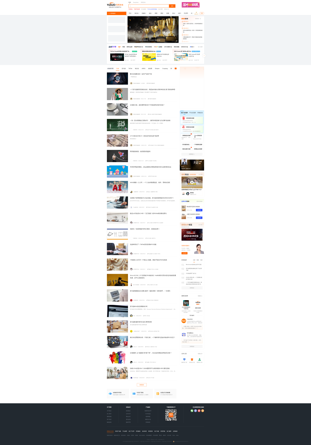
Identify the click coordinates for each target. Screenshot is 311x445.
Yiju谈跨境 (135, 207)
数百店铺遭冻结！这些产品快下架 (141, 74)
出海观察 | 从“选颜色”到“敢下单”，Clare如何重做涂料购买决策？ (151, 353)
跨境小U (135, 346)
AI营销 (132, 435)
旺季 (151, 176)
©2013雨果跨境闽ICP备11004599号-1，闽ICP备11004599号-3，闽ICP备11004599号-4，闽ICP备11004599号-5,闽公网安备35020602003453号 (155, 441)
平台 (148, 160)
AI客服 (136, 435)
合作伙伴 (128, 413)
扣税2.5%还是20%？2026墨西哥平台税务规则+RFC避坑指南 (150, 368)
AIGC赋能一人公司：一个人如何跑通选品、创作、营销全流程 (150, 182)
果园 (156, 13)
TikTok (155, 145)
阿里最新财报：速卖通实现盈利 (140, 151)
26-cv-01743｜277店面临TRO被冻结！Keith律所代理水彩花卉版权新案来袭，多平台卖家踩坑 (153, 277)
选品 (150, 13)
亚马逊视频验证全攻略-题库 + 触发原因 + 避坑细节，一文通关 (150, 291)
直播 (167, 13)
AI (191, 13)
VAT (151, 377)
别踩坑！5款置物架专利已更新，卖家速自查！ (145, 229)
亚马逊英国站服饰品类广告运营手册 (194, 269)
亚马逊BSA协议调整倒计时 (138, 306)
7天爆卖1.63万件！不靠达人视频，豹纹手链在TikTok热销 (148, 260)
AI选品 (128, 435)
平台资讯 (154, 160)
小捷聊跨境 (135, 191)
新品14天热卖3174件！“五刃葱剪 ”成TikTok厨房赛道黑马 (148, 213)
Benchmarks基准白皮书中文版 (193, 264)
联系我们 (128, 410)
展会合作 (128, 416)
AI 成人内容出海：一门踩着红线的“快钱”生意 (194, 278)
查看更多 (197, 18)
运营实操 (155, 331)
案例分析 (153, 346)
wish (154, 284)
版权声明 (128, 422)
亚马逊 (149, 207)
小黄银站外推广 (136, 331)
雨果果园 (148, 416)
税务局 (157, 129)
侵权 (150, 238)
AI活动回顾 (155, 435)
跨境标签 (148, 422)
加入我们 (109, 413)
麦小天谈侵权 (136, 284)
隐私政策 (109, 422)
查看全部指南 (199, 201)
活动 (173, 13)
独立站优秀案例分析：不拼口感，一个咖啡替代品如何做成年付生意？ (152, 337)
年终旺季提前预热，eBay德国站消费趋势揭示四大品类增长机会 (150, 167)
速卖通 (153, 114)
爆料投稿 (109, 416)
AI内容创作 (123, 435)
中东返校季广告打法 (191, 273)
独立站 (136, 13)
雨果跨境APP (148, 410)
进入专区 (200, 224)
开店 (130, 13)
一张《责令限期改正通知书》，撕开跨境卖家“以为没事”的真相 (150, 120)
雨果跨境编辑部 (136, 83)
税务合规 (153, 129)
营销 (156, 191)
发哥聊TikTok (136, 222)
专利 (148, 238)
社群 (179, 13)
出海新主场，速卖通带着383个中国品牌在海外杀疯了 (147, 105)
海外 (150, 114)
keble (177, 435)
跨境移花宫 (135, 300)
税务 (153, 377)
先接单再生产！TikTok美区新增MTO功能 (143, 244)
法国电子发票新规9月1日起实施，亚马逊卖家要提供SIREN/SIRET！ (152, 198)
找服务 (144, 13)
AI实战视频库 (149, 435)
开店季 (186, 13)
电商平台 (154, 238)
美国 (153, 176)
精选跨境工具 (117, 435)
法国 (157, 207)
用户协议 (109, 419)
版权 (157, 284)
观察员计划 (148, 419)
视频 (150, 269)
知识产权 (149, 129)
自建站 (148, 362)
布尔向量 (169, 435)
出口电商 (151, 222)
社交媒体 (152, 145)
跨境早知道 (135, 377)
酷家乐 (164, 435)
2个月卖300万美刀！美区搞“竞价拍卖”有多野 (144, 136)
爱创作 (160, 435)
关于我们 (109, 410)
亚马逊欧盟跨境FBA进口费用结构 (141, 322)
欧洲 (155, 176)
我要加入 (200, 296)
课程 (162, 13)
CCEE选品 (148, 413)
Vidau (173, 435)
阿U (134, 315)
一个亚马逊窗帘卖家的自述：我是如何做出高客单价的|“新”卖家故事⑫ (152, 89)
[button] (129, 29)
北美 (149, 377)
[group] (153, 29)
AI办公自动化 (142, 435)
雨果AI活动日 (110, 435)
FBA (158, 331)
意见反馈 (128, 419)
